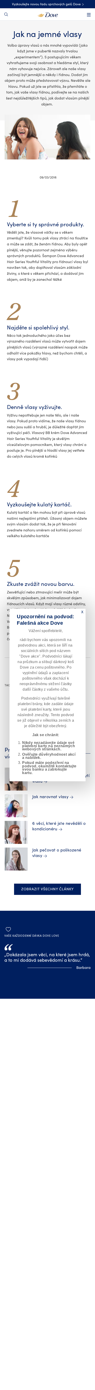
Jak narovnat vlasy (50, 796)
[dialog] (47, 695)
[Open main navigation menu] (88, 14)
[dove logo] (47, 14)
